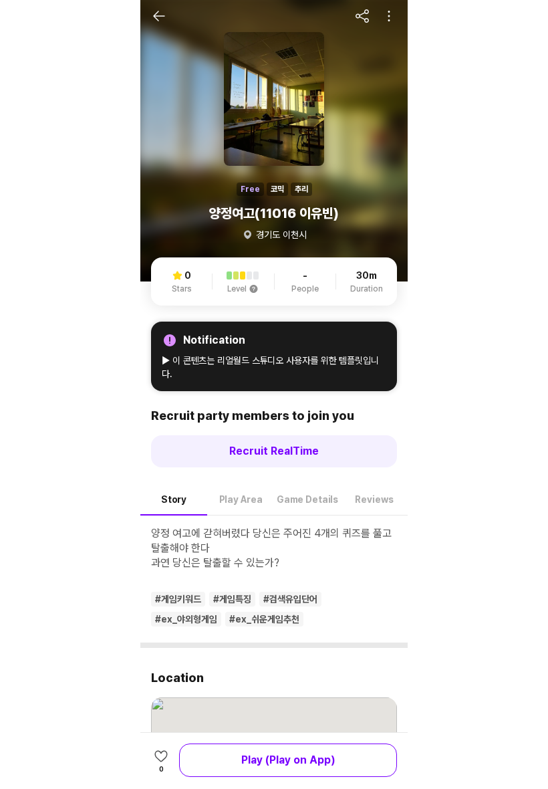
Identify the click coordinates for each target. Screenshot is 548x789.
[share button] (362, 16)
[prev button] (159, 16)
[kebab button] (389, 16)
